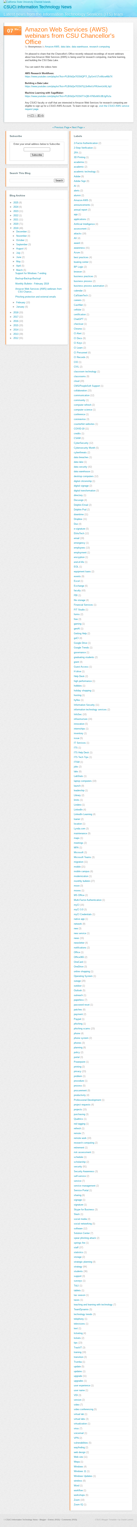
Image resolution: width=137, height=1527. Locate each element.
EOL (76, 566)
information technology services (90, 709)
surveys (78, 1280)
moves (77, 890)
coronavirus (80, 419)
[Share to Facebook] (39, 115)
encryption (79, 557)
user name (79, 1390)
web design (79, 1452)
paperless (79, 1000)
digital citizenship (83, 481)
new (76, 928)
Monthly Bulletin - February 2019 (32, 283)
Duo (76, 524)
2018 (16, 312)
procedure (79, 1080)
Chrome (78, 328)
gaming (77, 623)
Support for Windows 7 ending (30, 273)
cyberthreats (80, 452)
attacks (78, 233)
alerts (77, 190)
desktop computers (84, 476)
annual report (80, 209)
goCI (76, 638)
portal (77, 1057)
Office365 (79, 957)
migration (78, 862)
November (21, 236)
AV (75, 238)
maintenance (80, 833)
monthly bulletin (82, 881)
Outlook (78, 990)
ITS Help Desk (81, 752)
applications (80, 219)
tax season (79, 1295)
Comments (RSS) (69, 1520)
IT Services (80, 742)
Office (77, 952)
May (18, 261)
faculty (77, 590)
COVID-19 (79, 428)
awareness (79, 248)
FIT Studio (79, 609)
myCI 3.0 (78, 909)
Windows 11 (80, 1471)
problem (78, 1076)
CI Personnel (80, 352)
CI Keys (78, 343)
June (19, 257)
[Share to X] (35, 115)
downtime (79, 514)
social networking (83, 1223)
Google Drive (80, 643)
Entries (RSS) (54, 1520)
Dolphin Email (81, 505)
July (18, 253)
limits (76, 800)
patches (78, 1009)
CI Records (79, 357)
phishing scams (82, 1028)
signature (78, 1204)
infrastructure (80, 719)
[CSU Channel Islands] (27, 2)
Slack (77, 1214)
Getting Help (80, 633)
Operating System (83, 976)
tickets (77, 1338)
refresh (77, 1128)
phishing (78, 1023)
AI (75, 186)
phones (77, 1043)
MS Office (79, 895)
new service (80, 933)
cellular (77, 309)
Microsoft (78, 852)
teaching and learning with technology (93, 1304)
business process (83, 281)
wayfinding (79, 1447)
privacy (77, 1071)
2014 (16, 329)
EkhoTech (79, 533)
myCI (76, 904)
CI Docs (78, 338)
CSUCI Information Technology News (38, 6)
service (77, 1181)
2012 (16, 338)
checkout (78, 324)
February (21, 302)
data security (80, 466)
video (76, 1404)
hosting (77, 695)
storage (78, 1257)
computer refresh (82, 405)
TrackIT (78, 1347)
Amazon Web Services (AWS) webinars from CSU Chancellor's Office (70, 35)
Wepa (77, 1461)
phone (77, 1033)
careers (78, 300)
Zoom (77, 1500)
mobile (77, 866)
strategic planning (83, 1261)
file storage (79, 600)
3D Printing (79, 157)
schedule (78, 1157)
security (78, 1166)
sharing (77, 1195)
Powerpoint (79, 1061)
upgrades (78, 1380)
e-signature (79, 528)
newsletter (79, 942)
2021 (16, 219)
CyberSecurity (81, 443)
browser (78, 271)
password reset (82, 1004)
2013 (16, 334)
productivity (80, 1095)
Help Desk (79, 676)
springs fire (79, 1242)
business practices (83, 276)
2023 (16, 211)
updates (78, 1371)
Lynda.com (79, 828)
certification (80, 314)
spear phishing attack (85, 1238)
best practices (81, 257)
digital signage (81, 485)
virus (76, 1428)
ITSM (77, 762)
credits (77, 433)
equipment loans (82, 571)
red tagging (79, 1123)
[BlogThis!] (32, 115)
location (78, 823)
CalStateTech (81, 295)
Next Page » (78, 127)
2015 (16, 325)
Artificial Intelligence (84, 224)
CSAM (77, 438)
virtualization (80, 1423)
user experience (82, 1385)
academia (79, 162)
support (78, 1276)
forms (77, 614)
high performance (83, 681)
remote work (80, 1138)
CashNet (78, 305)
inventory (78, 733)
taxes (77, 1300)
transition (78, 1357)
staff (76, 1247)
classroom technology (85, 371)
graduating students (84, 657)
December (21, 231)
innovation (79, 724)
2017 (16, 316)
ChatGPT (78, 319)
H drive (77, 671)
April (19, 265)
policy (77, 1052)
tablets (77, 1290)
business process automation (89, 285)
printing (77, 1066)
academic (79, 166)
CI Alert (78, 333)
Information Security (84, 705)
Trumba (78, 1362)
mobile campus (82, 871)
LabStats (78, 776)
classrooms (80, 376)
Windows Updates (83, 1476)
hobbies (78, 685)
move (77, 885)
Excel (77, 581)
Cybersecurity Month (84, 447)
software (78, 1228)
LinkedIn (78, 809)
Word (76, 1485)
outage (77, 981)
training (77, 1352)
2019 (16, 228)
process (78, 1085)
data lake (65, 46)
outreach (78, 995)
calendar (78, 290)
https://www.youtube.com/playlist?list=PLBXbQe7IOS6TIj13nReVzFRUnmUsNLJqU (68, 86)
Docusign (78, 500)
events (77, 576)
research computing (99, 46)
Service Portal (81, 1190)
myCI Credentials (83, 914)
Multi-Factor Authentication (88, 900)
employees (79, 547)
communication (82, 395)
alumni (77, 195)
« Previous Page (61, 127)
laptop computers (83, 781)
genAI (77, 628)
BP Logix (78, 266)
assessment (80, 228)
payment (78, 1014)
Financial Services (83, 604)
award (77, 243)
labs (76, 771)
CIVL (76, 366)
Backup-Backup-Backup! (28, 278)
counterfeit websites (84, 424)
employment (80, 552)
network (78, 923)
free (76, 619)
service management (84, 1185)
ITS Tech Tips (81, 757)
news (76, 938)
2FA (76, 152)
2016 (16, 321)
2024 (16, 207)
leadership (79, 790)
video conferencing (83, 1409)
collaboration (80, 390)
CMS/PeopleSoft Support (87, 386)
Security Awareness (84, 1171)
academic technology (85, 171)
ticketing (78, 1333)
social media (80, 1219)
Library (77, 795)
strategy (78, 1266)
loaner (77, 819)
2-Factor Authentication (86, 143)
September (22, 244)
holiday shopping (82, 690)
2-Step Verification (83, 147)
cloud (76, 381)
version (77, 1399)
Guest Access (81, 666)
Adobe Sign (80, 181)
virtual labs (79, 1419)
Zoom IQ (78, 1504)
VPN (76, 1438)
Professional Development (87, 1100)
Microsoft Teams (82, 857)
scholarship (80, 1162)
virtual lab (79, 1414)
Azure (77, 252)
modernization (81, 876)
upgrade (78, 1376)
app (76, 214)
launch (77, 785)
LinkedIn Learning (83, 814)
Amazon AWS (52, 46)
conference (79, 414)
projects (78, 1109)
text (76, 1328)
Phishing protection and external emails (35, 296)
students (78, 1271)
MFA (76, 847)
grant (76, 662)
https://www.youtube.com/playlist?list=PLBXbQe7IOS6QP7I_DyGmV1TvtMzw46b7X (69, 76)
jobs (76, 766)
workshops (79, 1495)
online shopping (82, 971)
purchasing (79, 1114)
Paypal (77, 1019)
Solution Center (82, 1233)
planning (78, 1047)
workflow (78, 1490)
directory (78, 495)
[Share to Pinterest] (42, 115)
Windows (78, 1466)
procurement (80, 1090)
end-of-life (79, 562)
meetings (78, 843)
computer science (83, 409)
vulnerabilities (81, 1442)
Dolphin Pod (80, 509)
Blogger (43, 1520)
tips (76, 1342)
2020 (16, 224)
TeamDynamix (81, 1309)
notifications (80, 947)
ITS (76, 747)
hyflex (77, 700)
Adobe (77, 176)
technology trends (83, 1314)
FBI (76, 595)
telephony (79, 1319)
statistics (78, 1252)
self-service (80, 1176)
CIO (76, 362)
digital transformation (84, 490)
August (20, 248)
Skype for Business (84, 1209)
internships (79, 728)
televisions (79, 1323)
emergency (79, 543)
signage (78, 1200)
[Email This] (29, 115)
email (76, 538)
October (20, 240)
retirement (79, 1147)
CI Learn (78, 347)
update (77, 1366)
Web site (78, 1457)
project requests (82, 1104)
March (19, 270)
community (79, 400)
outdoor (78, 985)
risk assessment (82, 1152)
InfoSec (78, 714)
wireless (78, 1480)
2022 (16, 215)
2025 (16, 202)
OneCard (78, 962)
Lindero (77, 804)
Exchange (79, 585)
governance (80, 652)
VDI (76, 1395)
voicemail (79, 1433)
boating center (81, 262)
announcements (82, 205)
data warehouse (80, 46)
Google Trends (81, 647)
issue (76, 738)
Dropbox (78, 519)
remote (77, 1133)
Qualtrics (78, 1119)
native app (79, 919)
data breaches (81, 457)
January (20, 306)
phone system (81, 1038)
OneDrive (78, 966)
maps (77, 838)
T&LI (76, 1285)
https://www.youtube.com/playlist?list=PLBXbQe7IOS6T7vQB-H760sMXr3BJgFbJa (68, 96)
